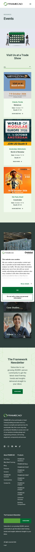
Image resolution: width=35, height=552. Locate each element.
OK (17, 290)
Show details (25, 283)
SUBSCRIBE (17, 391)
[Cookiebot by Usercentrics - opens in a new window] (25, 253)
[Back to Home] (13, 4)
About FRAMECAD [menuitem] (9, 455)
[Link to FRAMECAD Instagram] (8, 446)
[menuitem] (7, 459)
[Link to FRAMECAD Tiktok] (19, 446)
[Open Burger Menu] (30, 4)
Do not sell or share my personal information (17, 297)
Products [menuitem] (20, 455)
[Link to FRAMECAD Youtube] (16, 446)
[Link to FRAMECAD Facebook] (12, 446)
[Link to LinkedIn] (5, 446)
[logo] (13, 415)
